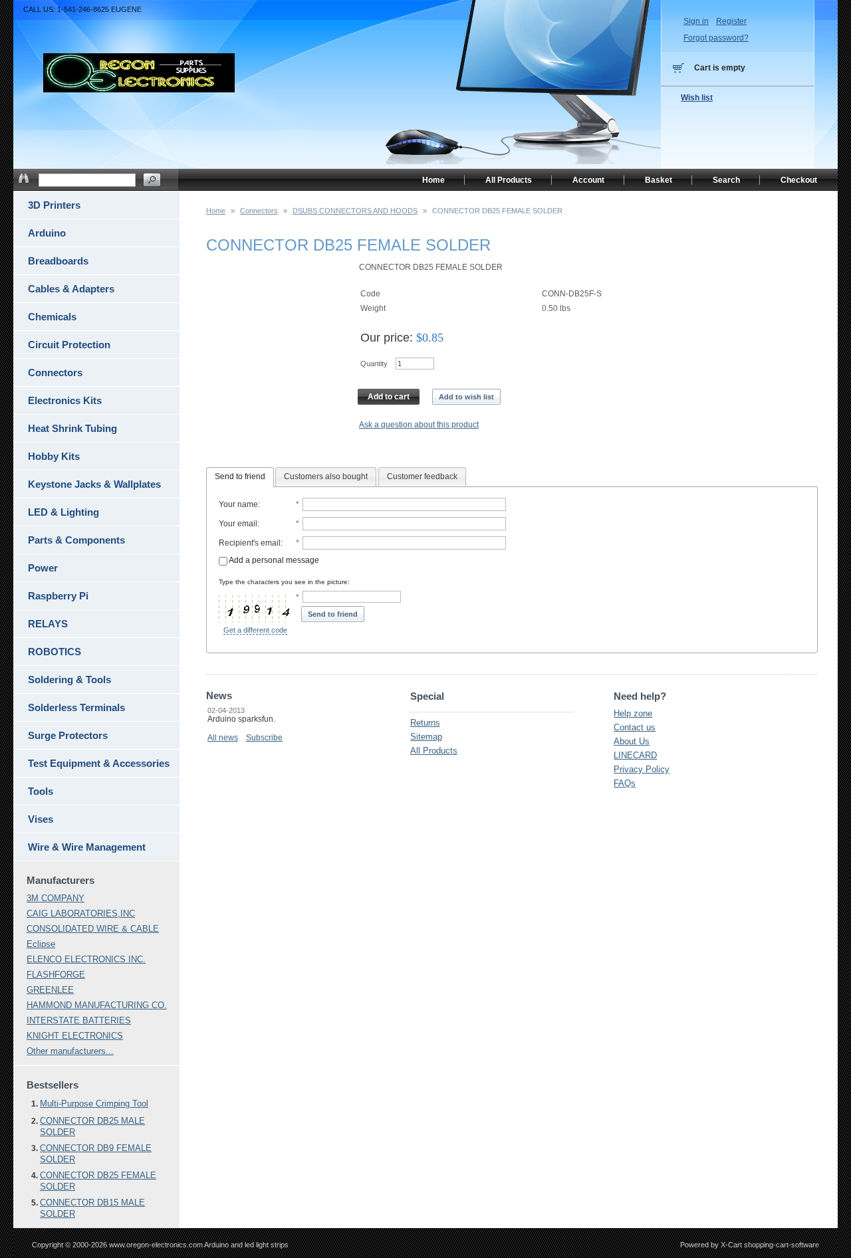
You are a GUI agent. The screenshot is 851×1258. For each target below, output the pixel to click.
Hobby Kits (54, 456)
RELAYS (48, 623)
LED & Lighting (63, 512)
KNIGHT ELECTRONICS (75, 1036)
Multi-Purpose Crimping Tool (94, 1103)
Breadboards (58, 260)
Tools (40, 791)
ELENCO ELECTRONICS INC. (86, 959)
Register (731, 21)
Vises (40, 819)
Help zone (633, 713)
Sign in (696, 21)
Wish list (697, 97)
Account (588, 180)
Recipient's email (250, 543)
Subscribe (264, 737)
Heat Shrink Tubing (72, 428)
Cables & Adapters (71, 288)
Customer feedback (422, 476)
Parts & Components (76, 540)
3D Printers (54, 205)
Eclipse (41, 944)
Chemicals (52, 316)
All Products (433, 751)
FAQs (625, 783)
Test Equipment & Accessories (99, 763)
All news (222, 737)
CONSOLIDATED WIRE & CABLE (93, 929)
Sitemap (426, 737)
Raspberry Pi (58, 595)
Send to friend (240, 476)
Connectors (259, 211)
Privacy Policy (641, 769)
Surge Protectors (68, 735)
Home (215, 211)
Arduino (47, 233)
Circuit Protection (69, 344)
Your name (238, 504)
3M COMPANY (55, 898)
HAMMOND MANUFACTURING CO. (97, 1005)
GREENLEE (50, 990)
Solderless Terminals (76, 707)
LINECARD (635, 755)
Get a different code (255, 630)
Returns (425, 723)
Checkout (799, 180)
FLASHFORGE (56, 975)
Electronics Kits (65, 400)
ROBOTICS (54, 651)
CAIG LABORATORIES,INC (81, 913)
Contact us (635, 727)
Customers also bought (326, 476)
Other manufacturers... (70, 1051)
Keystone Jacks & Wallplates (94, 484)
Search (726, 180)
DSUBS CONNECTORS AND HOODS (355, 211)
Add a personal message (273, 560)
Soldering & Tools (69, 679)
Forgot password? (716, 38)
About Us (632, 741)
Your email (238, 523)
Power (43, 568)
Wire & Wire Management (87, 847)
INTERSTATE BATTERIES (79, 1020)
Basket (658, 180)
